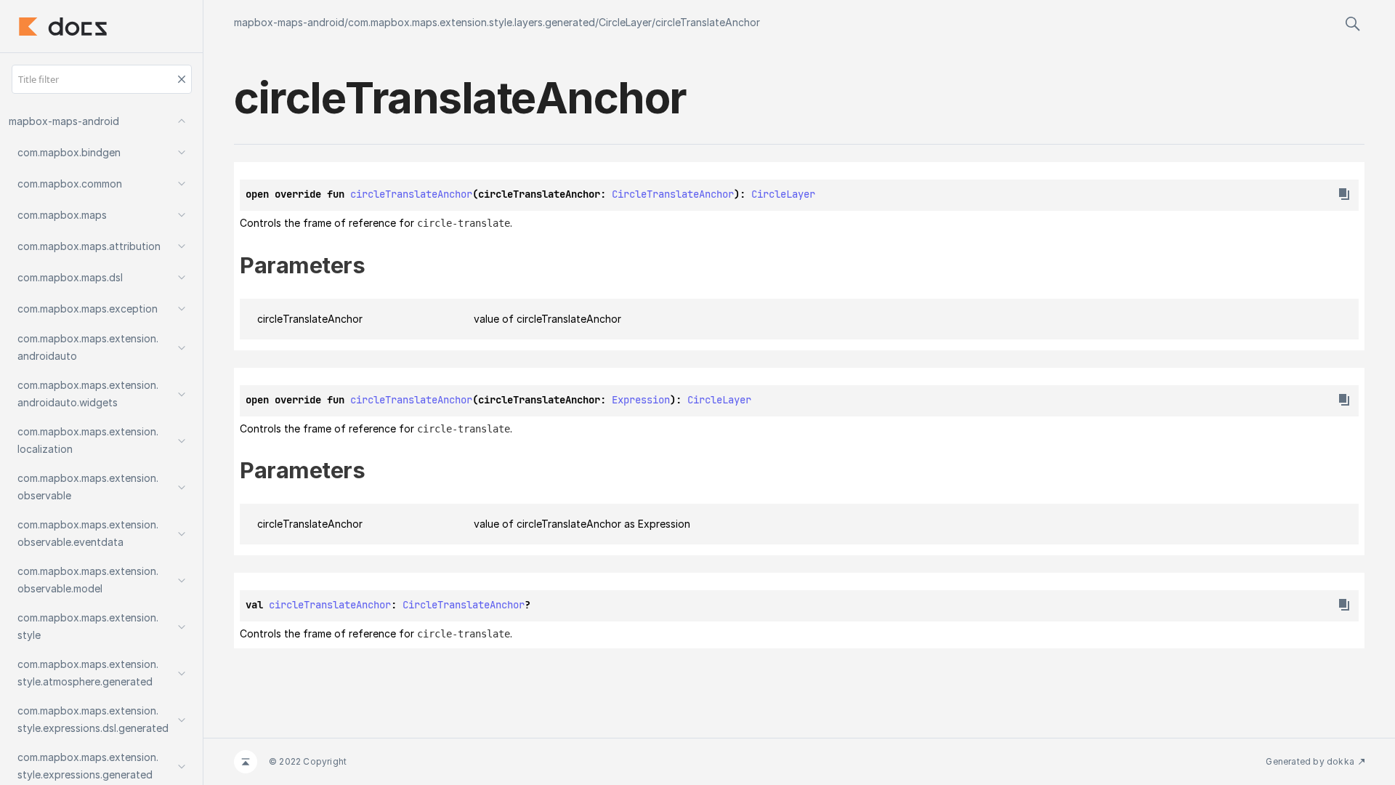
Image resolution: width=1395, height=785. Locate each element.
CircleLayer (625, 22)
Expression (641, 399)
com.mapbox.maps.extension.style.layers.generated (471, 22)
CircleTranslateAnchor (673, 194)
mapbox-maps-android (289, 22)
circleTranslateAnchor (707, 22)
